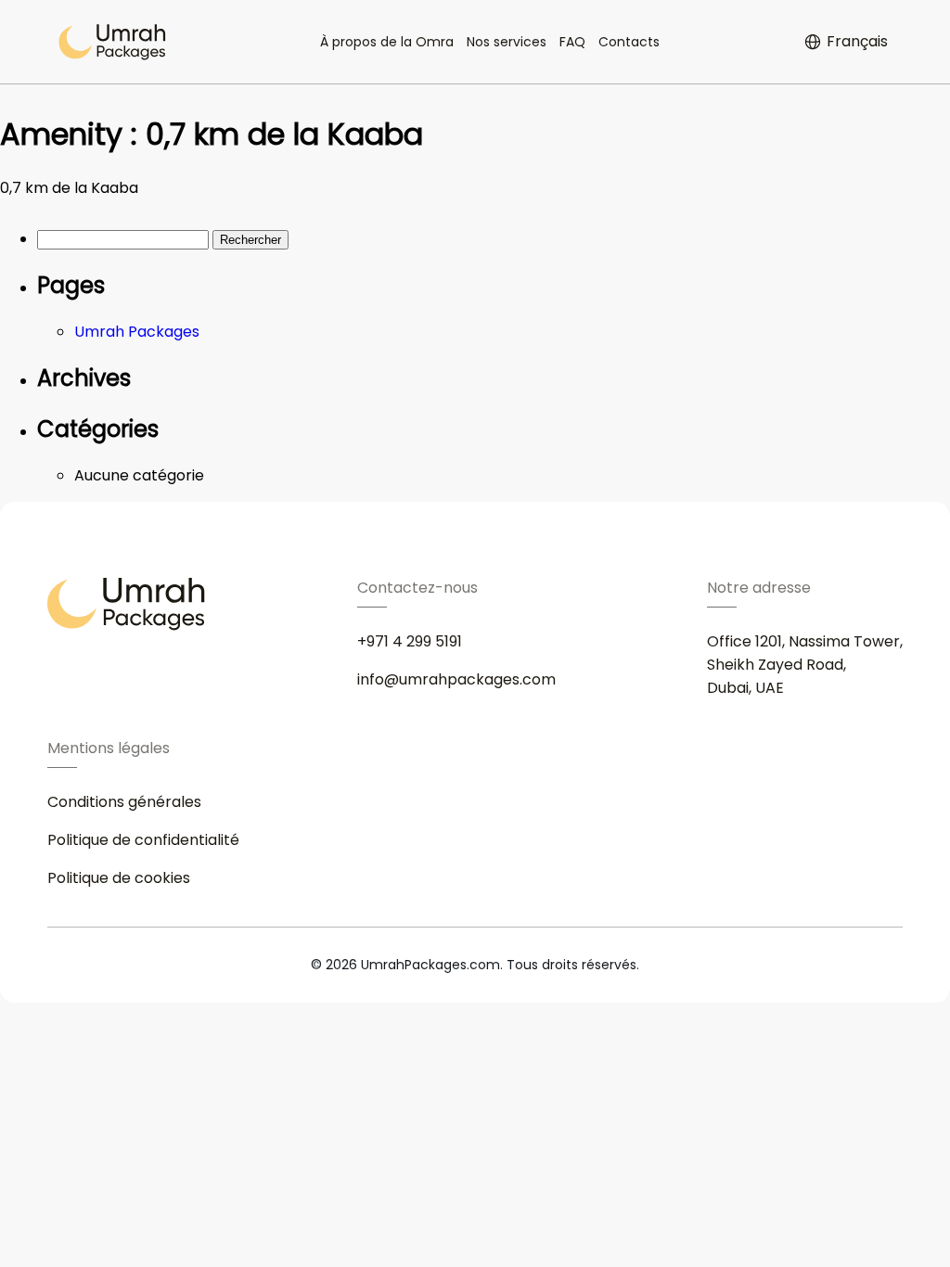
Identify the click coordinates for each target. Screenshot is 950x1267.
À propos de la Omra (387, 41)
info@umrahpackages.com (456, 679)
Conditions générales (124, 802)
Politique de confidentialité (143, 840)
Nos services (506, 41)
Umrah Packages (136, 331)
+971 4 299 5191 (409, 641)
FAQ (572, 41)
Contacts (629, 41)
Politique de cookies (118, 878)
